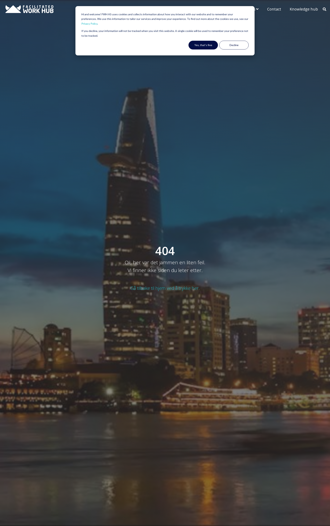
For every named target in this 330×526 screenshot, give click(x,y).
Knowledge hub (304, 9)
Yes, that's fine (203, 45)
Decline (234, 45)
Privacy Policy (89, 23)
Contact (274, 9)
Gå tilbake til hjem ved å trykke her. (165, 288)
